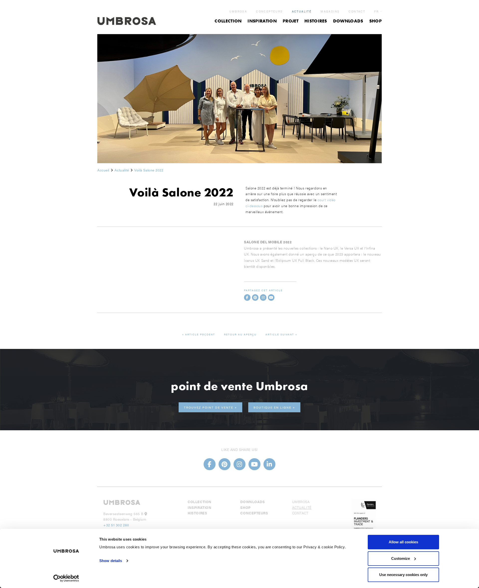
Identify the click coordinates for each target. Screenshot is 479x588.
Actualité (302, 11)
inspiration (262, 21)
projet (290, 21)
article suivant (279, 334)
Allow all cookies (403, 542)
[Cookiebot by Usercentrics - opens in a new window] (66, 578)
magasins (330, 11)
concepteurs (269, 11)
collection (228, 21)
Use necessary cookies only (403, 575)
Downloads (348, 21)
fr (376, 11)
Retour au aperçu (240, 334)
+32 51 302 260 (116, 524)
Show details (110, 561)
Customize (400, 558)
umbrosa (238, 11)
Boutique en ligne (272, 407)
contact (357, 11)
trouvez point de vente (208, 407)
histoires (315, 21)
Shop (375, 21)
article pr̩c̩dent (200, 334)
